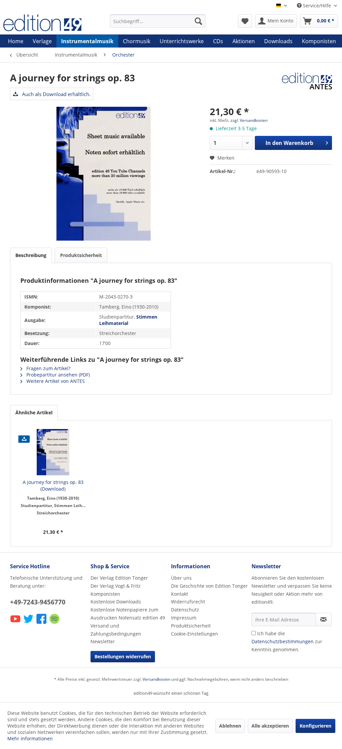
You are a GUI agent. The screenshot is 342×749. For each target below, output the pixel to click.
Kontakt (179, 594)
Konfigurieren (315, 726)
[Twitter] (29, 623)
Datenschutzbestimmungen (282, 641)
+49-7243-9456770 (37, 602)
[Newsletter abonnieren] (324, 619)
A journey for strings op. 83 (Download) (53, 485)
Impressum (183, 617)
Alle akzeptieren (270, 726)
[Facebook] (42, 623)
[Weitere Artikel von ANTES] (307, 84)
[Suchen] (198, 21)
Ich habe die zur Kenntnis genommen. (286, 641)
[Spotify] (55, 623)
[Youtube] (16, 623)
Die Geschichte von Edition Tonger (209, 586)
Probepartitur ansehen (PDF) (57, 374)
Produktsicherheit (81, 255)
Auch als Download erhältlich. (56, 94)
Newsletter (103, 641)
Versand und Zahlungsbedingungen (116, 629)
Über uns (181, 578)
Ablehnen (230, 726)
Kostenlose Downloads (116, 601)
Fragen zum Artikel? (47, 368)
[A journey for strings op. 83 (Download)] (53, 452)
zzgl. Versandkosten (249, 120)
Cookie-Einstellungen (194, 634)
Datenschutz (185, 609)
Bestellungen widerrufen (123, 656)
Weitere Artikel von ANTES (55, 381)
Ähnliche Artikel (33, 412)
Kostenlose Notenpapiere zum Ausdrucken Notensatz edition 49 (128, 613)
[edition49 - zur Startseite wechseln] (44, 22)
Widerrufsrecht (188, 601)
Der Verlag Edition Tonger (119, 578)
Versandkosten (156, 679)
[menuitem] (158, 21)
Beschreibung (30, 255)
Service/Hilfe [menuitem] (317, 5)
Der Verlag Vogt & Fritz (116, 586)
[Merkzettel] (245, 21)
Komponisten (105, 594)
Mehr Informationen (30, 738)
